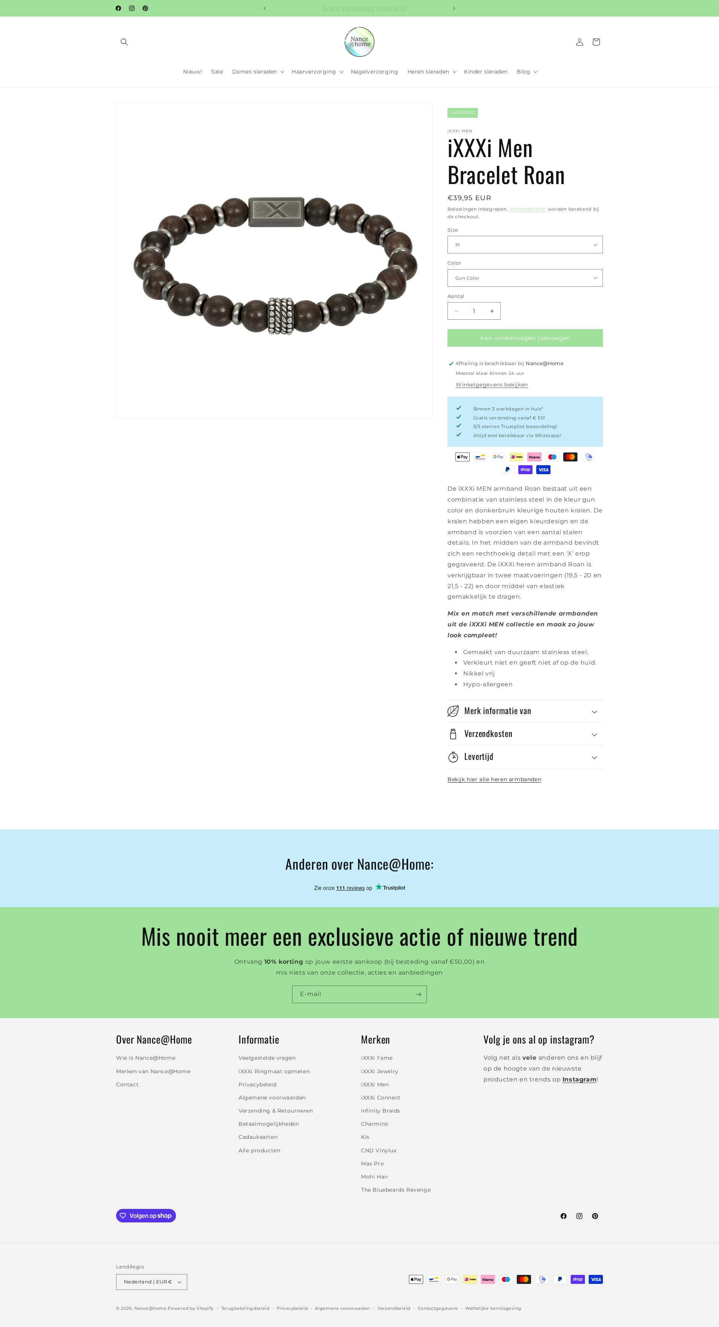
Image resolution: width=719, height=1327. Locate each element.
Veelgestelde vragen (267, 1057)
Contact (127, 1084)
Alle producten (259, 1150)
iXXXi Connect (381, 1097)
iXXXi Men (375, 1084)
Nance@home (150, 1308)
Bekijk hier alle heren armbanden (494, 779)
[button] (124, 42)
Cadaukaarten (258, 1137)
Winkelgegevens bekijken (492, 384)
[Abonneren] (418, 994)
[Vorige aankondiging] (265, 8)
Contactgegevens (438, 1308)
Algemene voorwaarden (272, 1097)
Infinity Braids (380, 1110)
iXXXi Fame (377, 1057)
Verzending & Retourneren (276, 1110)
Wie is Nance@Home (145, 1057)
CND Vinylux (379, 1150)
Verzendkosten (528, 209)
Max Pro (372, 1163)
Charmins (374, 1123)
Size (453, 230)
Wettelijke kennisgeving (493, 1308)
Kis (365, 1137)
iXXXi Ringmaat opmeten (274, 1071)
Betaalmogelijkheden (269, 1123)
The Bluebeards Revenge (396, 1189)
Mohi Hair (374, 1176)
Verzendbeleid (393, 1308)
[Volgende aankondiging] (454, 8)
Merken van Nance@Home (153, 1071)
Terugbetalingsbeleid (245, 1308)
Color (454, 263)
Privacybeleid (258, 1084)
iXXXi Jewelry (379, 1071)
